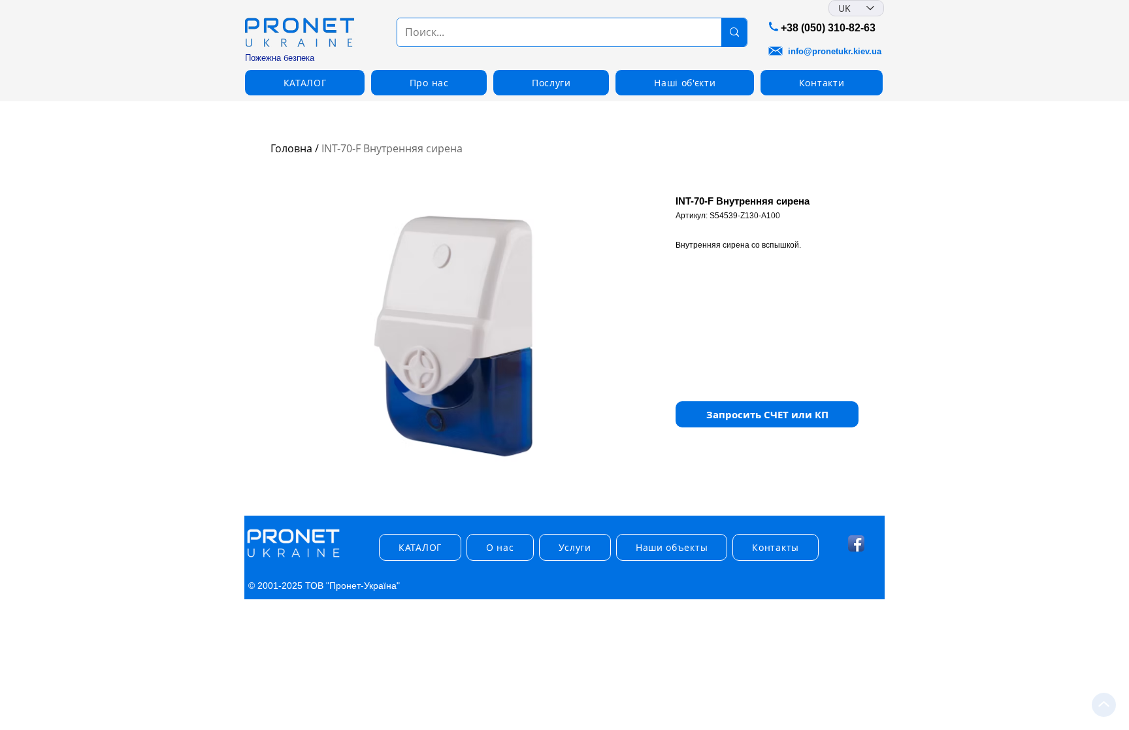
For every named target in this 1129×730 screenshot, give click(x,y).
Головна (291, 148)
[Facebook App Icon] (856, 543)
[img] (293, 557)
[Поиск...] (734, 32)
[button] (767, 414)
